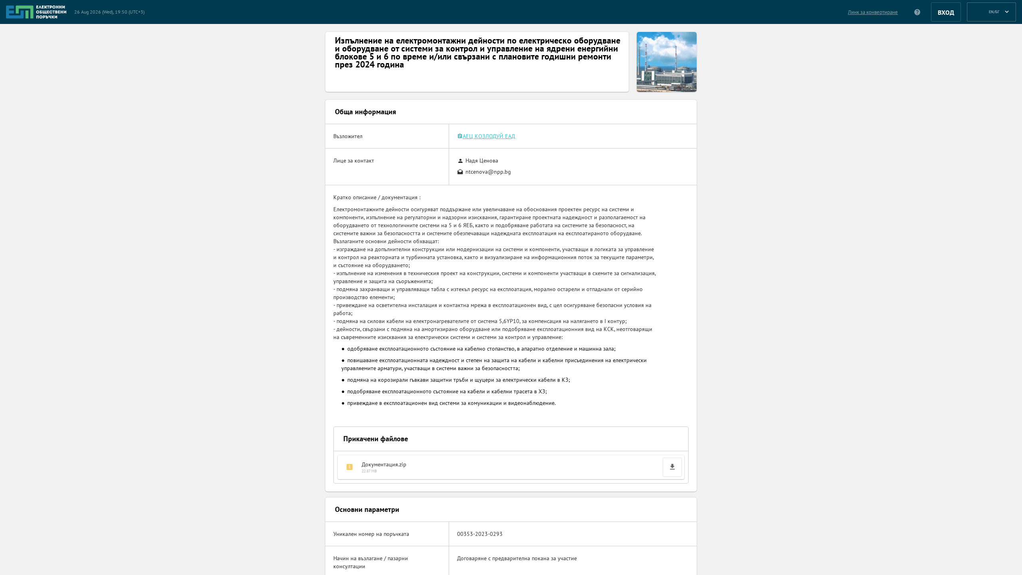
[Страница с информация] (917, 12)
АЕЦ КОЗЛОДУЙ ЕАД (489, 136)
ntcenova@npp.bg (488, 171)
